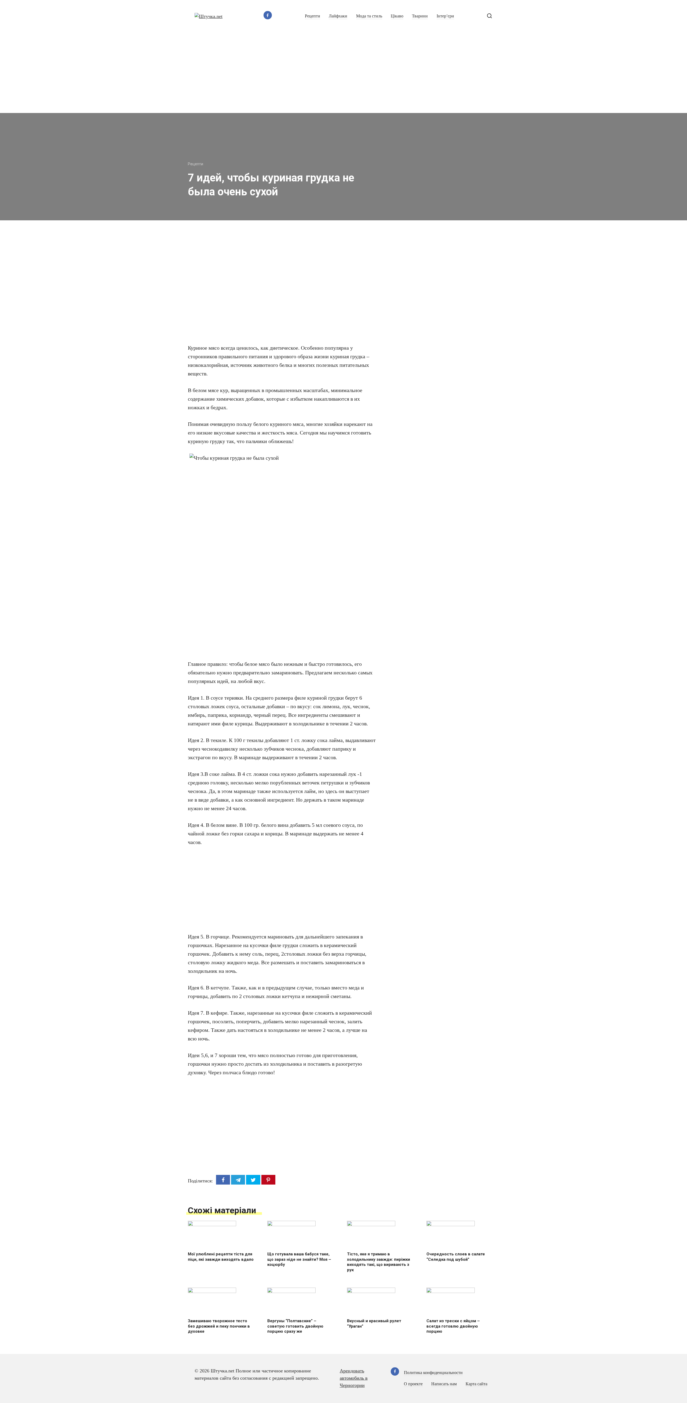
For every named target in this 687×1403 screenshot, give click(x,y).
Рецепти (312, 16)
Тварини (420, 16)
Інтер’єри (445, 16)
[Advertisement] (343, 72)
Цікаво (397, 16)
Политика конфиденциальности (433, 1372)
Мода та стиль (369, 16)
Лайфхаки (338, 16)
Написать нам (444, 1384)
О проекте (413, 1384)
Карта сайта (476, 1384)
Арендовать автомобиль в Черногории (354, 1378)
